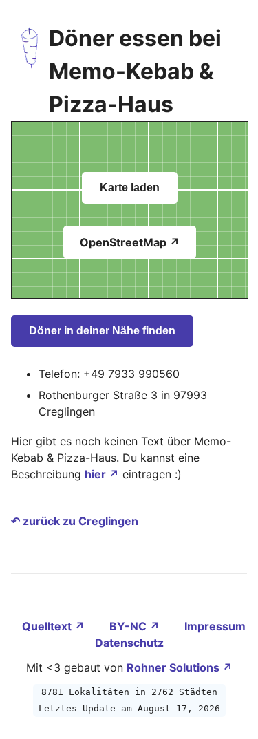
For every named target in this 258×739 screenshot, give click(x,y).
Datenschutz (129, 643)
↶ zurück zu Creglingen (74, 521)
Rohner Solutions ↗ (180, 667)
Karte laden (130, 187)
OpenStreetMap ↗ (130, 242)
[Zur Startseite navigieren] (30, 71)
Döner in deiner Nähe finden (102, 330)
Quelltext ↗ (54, 626)
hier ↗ (102, 474)
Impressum (215, 626)
